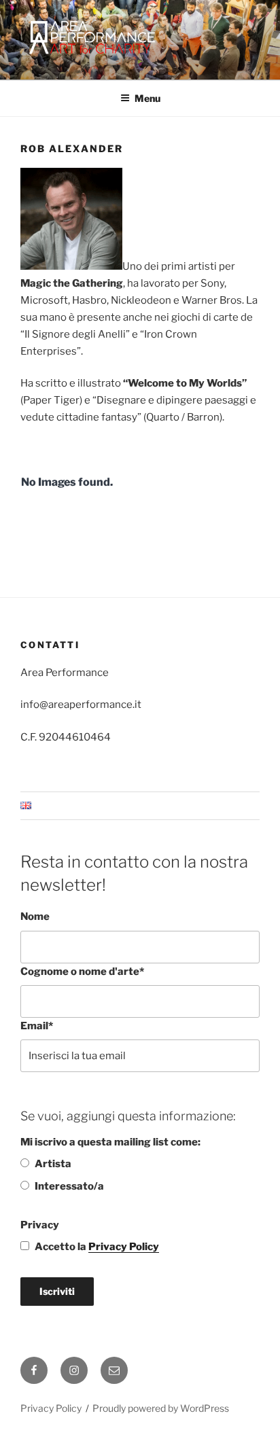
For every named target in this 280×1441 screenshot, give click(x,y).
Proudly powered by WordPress (160, 1408)
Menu (147, 98)
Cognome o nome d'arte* (82, 971)
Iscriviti (57, 1291)
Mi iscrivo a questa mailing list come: (110, 1142)
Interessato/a (69, 1186)
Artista (53, 1164)
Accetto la (97, 1247)
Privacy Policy (123, 1247)
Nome (35, 916)
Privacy (39, 1225)
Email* (36, 1026)
